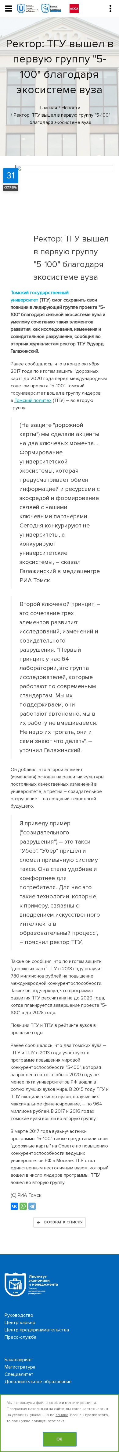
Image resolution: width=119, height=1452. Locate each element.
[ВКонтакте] (14, 1206)
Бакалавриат (18, 1360)
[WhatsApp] (23, 1206)
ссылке (62, 1415)
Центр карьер (20, 1323)
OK (59, 1439)
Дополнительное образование (38, 1382)
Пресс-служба (20, 1337)
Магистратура (20, 1367)
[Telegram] (32, 1206)
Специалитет (19, 1374)
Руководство (19, 1315)
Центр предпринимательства (37, 1330)
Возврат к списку (63, 1222)
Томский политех (33, 400)
